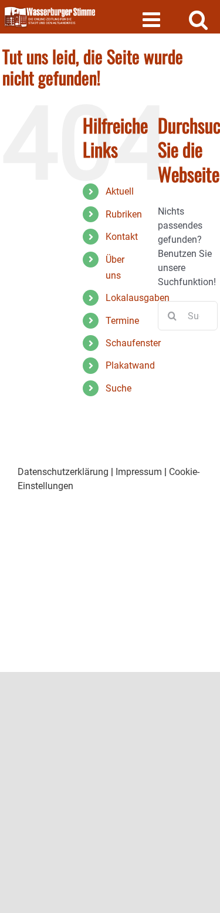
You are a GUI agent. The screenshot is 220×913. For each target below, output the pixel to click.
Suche (118, 388)
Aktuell (120, 191)
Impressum (139, 471)
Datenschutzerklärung (63, 471)
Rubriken (124, 214)
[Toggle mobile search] (198, 19)
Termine (122, 320)
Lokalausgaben (138, 297)
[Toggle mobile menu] (153, 19)
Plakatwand (130, 365)
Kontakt (122, 236)
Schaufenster (133, 343)
